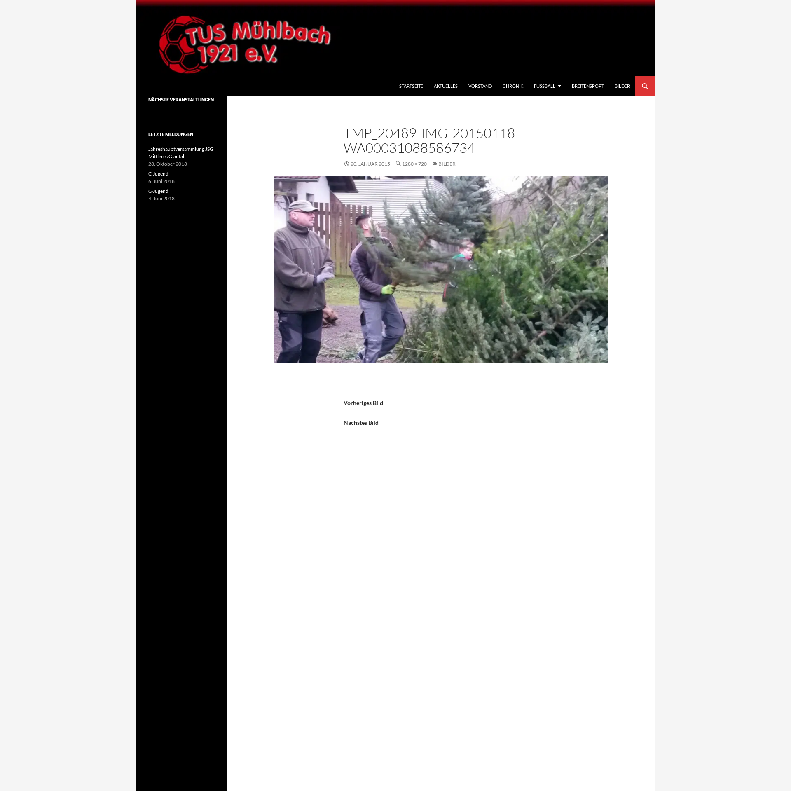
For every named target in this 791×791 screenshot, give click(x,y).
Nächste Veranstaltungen (181, 99)
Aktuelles (446, 86)
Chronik (513, 86)
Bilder (622, 86)
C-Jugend (158, 174)
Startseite (411, 86)
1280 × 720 (414, 164)
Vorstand (480, 86)
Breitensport (588, 86)
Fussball (544, 86)
